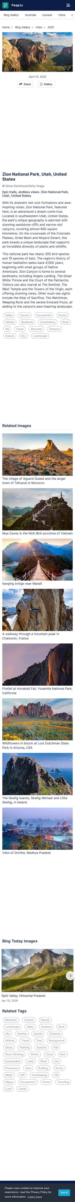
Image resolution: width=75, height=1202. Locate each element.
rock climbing (14, 1054)
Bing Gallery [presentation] (11, 14)
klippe (9, 1082)
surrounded (12, 1061)
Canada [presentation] (47, 14)
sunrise (22, 1033)
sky (23, 335)
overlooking (47, 322)
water (9, 1075)
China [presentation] (61, 14)
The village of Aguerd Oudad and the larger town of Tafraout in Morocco (34, 481)
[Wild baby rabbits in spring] (69, 52)
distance (54, 329)
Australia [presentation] (30, 14)
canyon (24, 315)
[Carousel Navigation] (37, 978)
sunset (38, 1033)
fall (56, 1047)
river (44, 1061)
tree (39, 1040)
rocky (63, 315)
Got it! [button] (64, 1192)
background (56, 1040)
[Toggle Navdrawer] (68, 5)
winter (35, 1054)
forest (46, 1082)
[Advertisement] (37, 131)
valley (9, 315)
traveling (63, 1082)
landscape (40, 335)
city (56, 1061)
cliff (22, 1075)
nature (9, 335)
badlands (27, 322)
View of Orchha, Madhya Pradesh (26, 853)
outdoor (46, 1026)
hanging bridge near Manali (22, 583)
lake (30, 1061)
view (28, 1068)
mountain (36, 329)
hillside (9, 322)
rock (65, 322)
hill (7, 329)
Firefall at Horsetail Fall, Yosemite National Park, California (37, 691)
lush (8, 1088)
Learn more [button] (35, 1196)
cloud (19, 329)
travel (25, 1040)
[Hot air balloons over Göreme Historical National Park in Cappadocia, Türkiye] (5, 52)
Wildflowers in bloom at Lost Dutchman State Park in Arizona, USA (35, 745)
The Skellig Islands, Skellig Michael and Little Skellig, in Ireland (34, 800)
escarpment (44, 315)
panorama (11, 1068)
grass (8, 1047)
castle (22, 1088)
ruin (63, 1054)
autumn (42, 1047)
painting (25, 1047)
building (43, 1068)
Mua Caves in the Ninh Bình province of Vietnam (37, 533)
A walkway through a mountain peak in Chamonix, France (30, 636)
